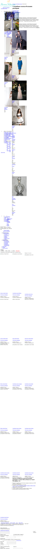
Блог (17, 522)
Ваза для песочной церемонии (14, 198)
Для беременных (14, 132)
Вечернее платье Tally (13, 101)
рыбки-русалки (32, 485)
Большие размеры (13, 137)
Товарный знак (2, 530)
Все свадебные (6, 233)
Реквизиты (7, 530)
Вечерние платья (15, 11)
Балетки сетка (13, 173)
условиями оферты (18, 540)
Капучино (13, 14)
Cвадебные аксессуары (16, 12)
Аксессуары (4, 246)
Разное (8, 225)
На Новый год (6, 244)
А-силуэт (5, 234)
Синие (5, 140)
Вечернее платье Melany (13, 51)
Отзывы (3, 247)
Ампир (5, 239)
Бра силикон (13, 144)
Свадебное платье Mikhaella (6, 108)
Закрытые (8, 139)
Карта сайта (21, 522)
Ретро (8, 35)
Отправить (37, 27)
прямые (25, 485)
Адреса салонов (6, 230)
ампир (14, 486)
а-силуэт (17, 485)
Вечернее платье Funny (13, 76)
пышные (28, 485)
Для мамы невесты (13, 134)
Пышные (5, 237)
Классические (6, 235)
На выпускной (6, 245)
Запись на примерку (6, 7)
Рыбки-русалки (6, 238)
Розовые (13, 16)
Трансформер (9, 138)
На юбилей (6, 243)
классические (21, 485)
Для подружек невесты (13, 139)
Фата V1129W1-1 (13, 205)
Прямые (5, 236)
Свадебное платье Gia (6, 83)
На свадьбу (6, 242)
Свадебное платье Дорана (6, 58)
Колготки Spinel (13, 213)
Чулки (8, 224)
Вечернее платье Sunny (13, 127)
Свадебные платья (16, 10)
